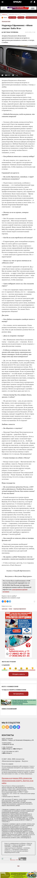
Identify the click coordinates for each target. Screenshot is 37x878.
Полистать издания (7, 764)
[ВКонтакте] (3, 601)
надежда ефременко (19, 609)
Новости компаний (9, 709)
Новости (4, 14)
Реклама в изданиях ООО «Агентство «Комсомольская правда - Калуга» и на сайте (17, 780)
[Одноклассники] (5, 601)
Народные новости (14, 14)
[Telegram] (10, 601)
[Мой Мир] (8, 601)
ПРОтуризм (21, 17)
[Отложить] (13, 75)
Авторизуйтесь (18, 694)
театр (10, 609)
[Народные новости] (31, 2)
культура (4, 609)
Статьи (23, 14)
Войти (34, 2)
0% (4, 668)
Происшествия (6, 21)
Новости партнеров (19, 845)
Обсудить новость (18, 674)
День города (12, 17)
